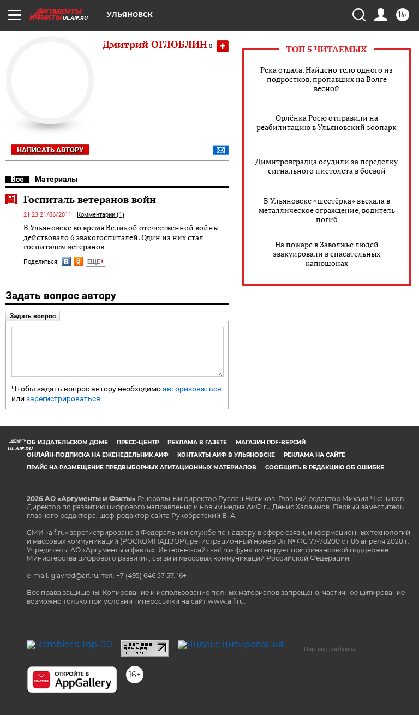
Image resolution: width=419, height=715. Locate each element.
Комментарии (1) (100, 214)
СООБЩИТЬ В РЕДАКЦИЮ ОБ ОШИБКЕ (324, 467)
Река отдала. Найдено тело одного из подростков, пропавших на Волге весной (326, 79)
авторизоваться (192, 389)
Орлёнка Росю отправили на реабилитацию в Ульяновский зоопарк (326, 122)
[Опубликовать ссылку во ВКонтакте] (66, 261)
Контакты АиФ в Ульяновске (226, 454)
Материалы (56, 179)
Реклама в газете (197, 442)
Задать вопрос (33, 316)
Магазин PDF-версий (271, 442)
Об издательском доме (67, 442)
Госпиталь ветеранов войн (89, 199)
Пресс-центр (138, 442)
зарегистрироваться (63, 398)
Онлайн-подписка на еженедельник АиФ (98, 454)
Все (17, 179)
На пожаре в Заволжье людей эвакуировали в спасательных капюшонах (326, 253)
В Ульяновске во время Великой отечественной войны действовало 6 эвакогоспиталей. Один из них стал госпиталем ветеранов (121, 237)
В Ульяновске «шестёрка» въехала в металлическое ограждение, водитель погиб (327, 210)
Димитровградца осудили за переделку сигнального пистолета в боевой (326, 166)
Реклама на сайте (314, 454)
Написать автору (50, 150)
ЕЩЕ (94, 261)
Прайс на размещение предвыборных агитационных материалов (141, 467)
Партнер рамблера (330, 649)
